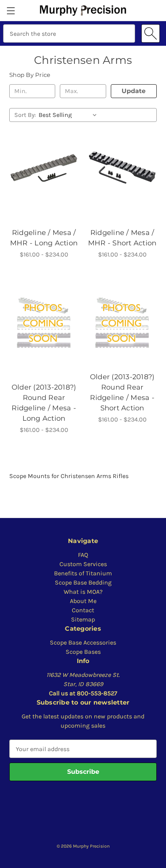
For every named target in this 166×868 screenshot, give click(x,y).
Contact (83, 610)
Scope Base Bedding (83, 582)
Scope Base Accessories (83, 642)
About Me (83, 601)
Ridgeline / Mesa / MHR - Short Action (122, 237)
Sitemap (83, 619)
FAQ (83, 554)
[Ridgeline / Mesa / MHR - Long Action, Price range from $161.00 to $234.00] (43, 167)
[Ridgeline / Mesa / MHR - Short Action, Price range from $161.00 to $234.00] (122, 167)
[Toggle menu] (10, 10)
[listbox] (69, 115)
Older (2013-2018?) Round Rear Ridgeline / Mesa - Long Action (44, 403)
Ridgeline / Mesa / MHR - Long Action (44, 237)
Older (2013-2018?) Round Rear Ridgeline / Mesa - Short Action (122, 392)
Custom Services (83, 564)
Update (134, 91)
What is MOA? (83, 591)
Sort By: (25, 114)
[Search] (150, 33)
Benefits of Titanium (83, 573)
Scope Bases (83, 651)
